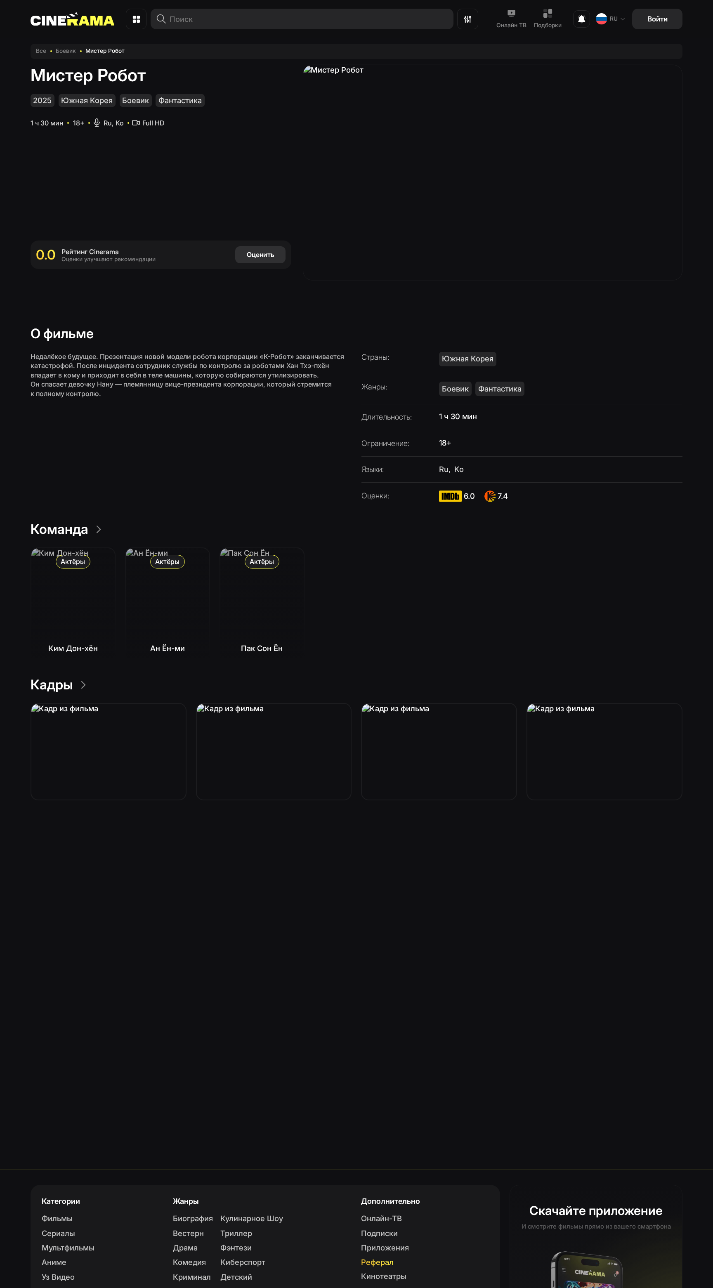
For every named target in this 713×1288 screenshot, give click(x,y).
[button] (108, 751)
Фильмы (57, 1218)
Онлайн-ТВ (381, 1218)
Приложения (385, 1247)
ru (614, 18)
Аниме (54, 1262)
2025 (42, 100)
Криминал (192, 1276)
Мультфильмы (68, 1247)
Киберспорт (242, 1262)
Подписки (379, 1233)
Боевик (66, 50)
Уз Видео (58, 1276)
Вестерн (188, 1233)
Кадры (52, 685)
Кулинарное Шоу (251, 1218)
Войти (657, 18)
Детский (236, 1276)
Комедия (189, 1262)
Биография (193, 1218)
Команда (59, 529)
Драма (185, 1247)
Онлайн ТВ (511, 25)
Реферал (377, 1262)
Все (41, 50)
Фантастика (180, 100)
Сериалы (58, 1233)
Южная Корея (87, 100)
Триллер (236, 1233)
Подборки (548, 25)
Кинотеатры (383, 1276)
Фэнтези (236, 1247)
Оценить (260, 254)
